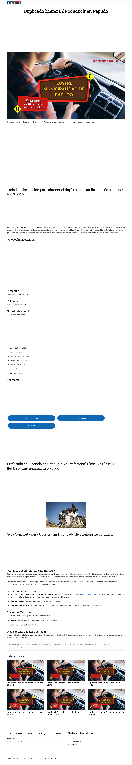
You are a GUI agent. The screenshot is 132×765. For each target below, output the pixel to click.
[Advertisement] (66, 31)
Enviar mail (31, 426)
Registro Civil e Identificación (90, 594)
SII (58, 620)
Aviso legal (71, 738)
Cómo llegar (81, 418)
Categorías (11, 738)
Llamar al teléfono (31, 418)
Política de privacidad (75, 741)
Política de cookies (74, 744)
